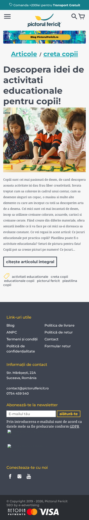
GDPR (74, 426)
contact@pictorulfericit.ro (27, 388)
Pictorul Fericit (56, 501)
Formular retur (57, 346)
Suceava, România (21, 378)
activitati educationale (30, 277)
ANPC (11, 332)
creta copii (59, 277)
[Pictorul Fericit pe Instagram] (19, 479)
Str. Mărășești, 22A (21, 373)
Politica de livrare (59, 325)
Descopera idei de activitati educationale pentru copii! (43, 85)
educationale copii (19, 281)
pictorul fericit (48, 281)
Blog (10, 325)
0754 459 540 (18, 393)
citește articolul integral (30, 261)
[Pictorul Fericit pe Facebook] (10, 479)
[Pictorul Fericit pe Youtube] (28, 479)
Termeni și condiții (22, 339)
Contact (51, 339)
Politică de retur (58, 332)
